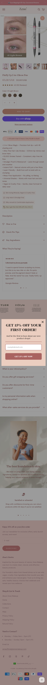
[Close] (43, 322)
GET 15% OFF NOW (24, 356)
